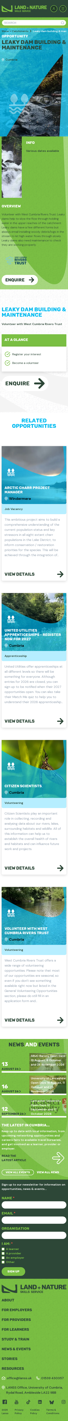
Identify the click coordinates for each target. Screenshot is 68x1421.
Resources (13, 1368)
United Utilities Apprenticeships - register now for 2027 (33, 634)
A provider (13, 1253)
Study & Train (15, 1339)
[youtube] (16, 1402)
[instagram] (63, 1402)
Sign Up (13, 1271)
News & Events (16, 1349)
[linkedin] (40, 1402)
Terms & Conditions (52, 1411)
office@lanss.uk (19, 1378)
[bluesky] (52, 1402)
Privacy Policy (19, 1411)
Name (8, 1198)
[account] (53, 8)
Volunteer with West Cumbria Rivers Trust (27, 930)
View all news (48, 1172)
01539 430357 (52, 1378)
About (8, 1300)
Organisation (15, 1228)
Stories (9, 1359)
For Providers (16, 1319)
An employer (15, 1258)
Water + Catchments (15, 31)
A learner (12, 1249)
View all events (18, 1172)
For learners (15, 1329)
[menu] (62, 8)
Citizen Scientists (23, 786)
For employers (17, 1310)
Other (10, 1262)
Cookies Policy (35, 1411)
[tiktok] (28, 1402)
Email (8, 1213)
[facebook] (5, 1402)
